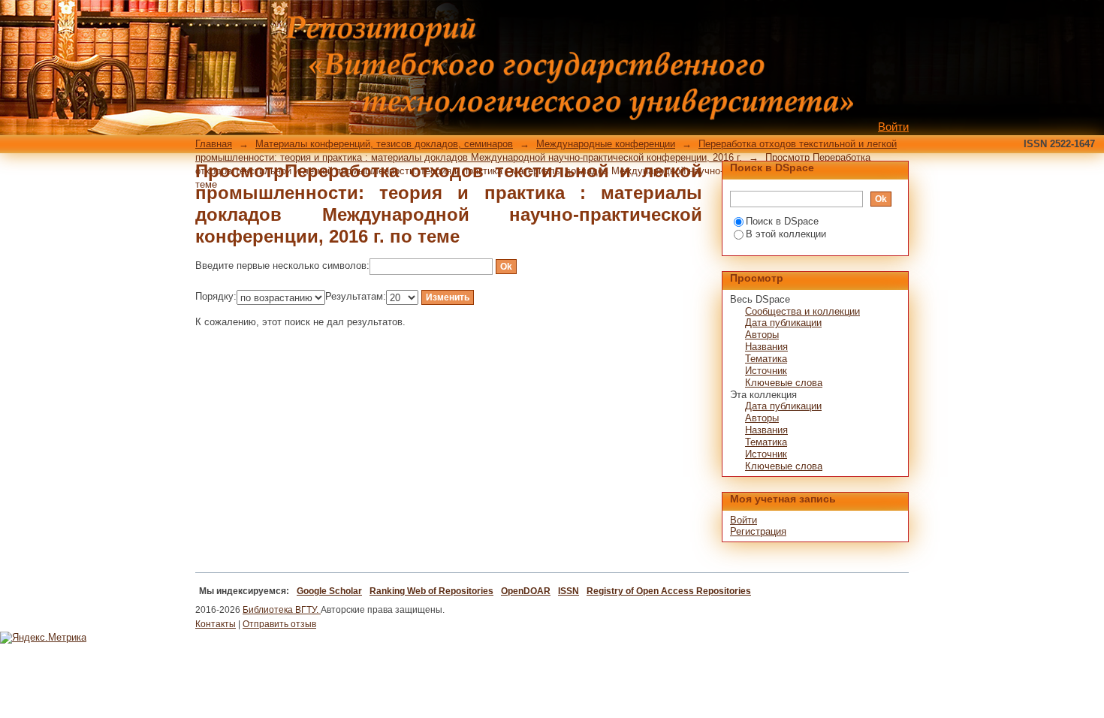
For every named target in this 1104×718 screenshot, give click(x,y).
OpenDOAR (525, 591)
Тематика (766, 358)
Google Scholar (329, 591)
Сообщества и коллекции (802, 311)
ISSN (568, 591)
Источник (766, 370)
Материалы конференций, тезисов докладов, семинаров (384, 143)
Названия (766, 346)
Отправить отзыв (279, 624)
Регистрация (758, 531)
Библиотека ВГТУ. (282, 610)
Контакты (215, 624)
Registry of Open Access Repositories (669, 591)
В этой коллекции (786, 234)
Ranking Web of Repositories (431, 591)
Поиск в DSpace (782, 221)
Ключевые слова (783, 382)
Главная (213, 143)
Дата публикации (783, 322)
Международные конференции (605, 143)
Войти (893, 126)
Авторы (762, 334)
